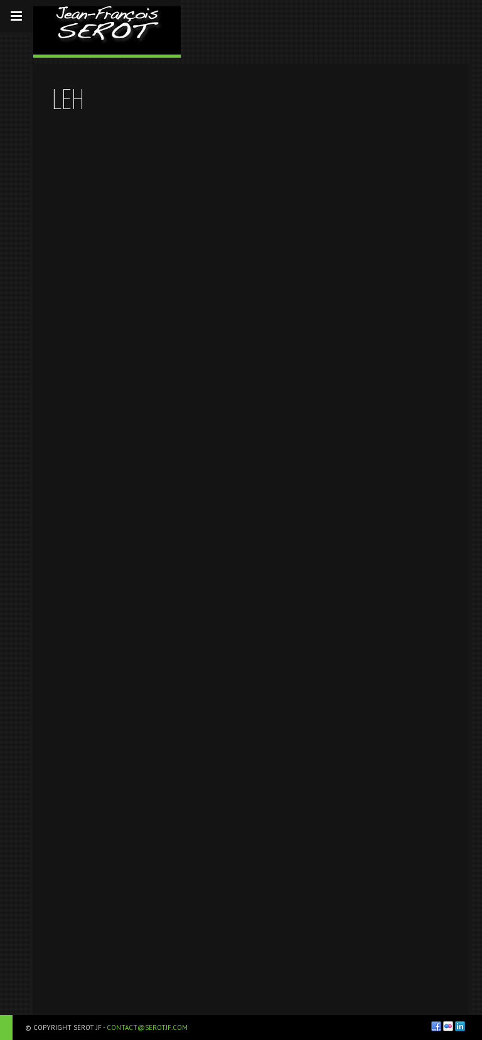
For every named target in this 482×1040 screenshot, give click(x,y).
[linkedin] (460, 1026)
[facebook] (436, 1026)
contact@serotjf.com (147, 1027)
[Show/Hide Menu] (16, 16)
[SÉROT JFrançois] (107, 27)
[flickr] (448, 1026)
